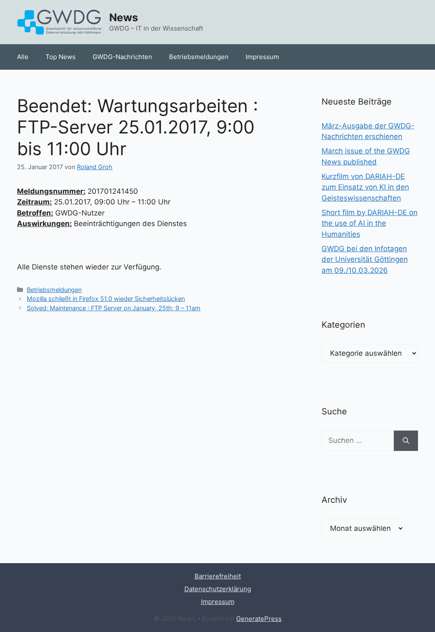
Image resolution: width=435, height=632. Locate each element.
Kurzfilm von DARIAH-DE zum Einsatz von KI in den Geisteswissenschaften (365, 187)
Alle (22, 57)
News (123, 17)
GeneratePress (259, 619)
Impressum (262, 57)
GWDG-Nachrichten (122, 57)
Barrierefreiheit (218, 576)
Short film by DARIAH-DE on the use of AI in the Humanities (370, 223)
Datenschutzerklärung (217, 589)
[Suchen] (406, 441)
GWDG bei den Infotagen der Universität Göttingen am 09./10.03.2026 (365, 259)
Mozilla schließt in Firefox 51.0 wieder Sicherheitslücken (106, 298)
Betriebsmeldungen (199, 57)
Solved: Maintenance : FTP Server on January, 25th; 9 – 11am (114, 308)
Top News (60, 57)
